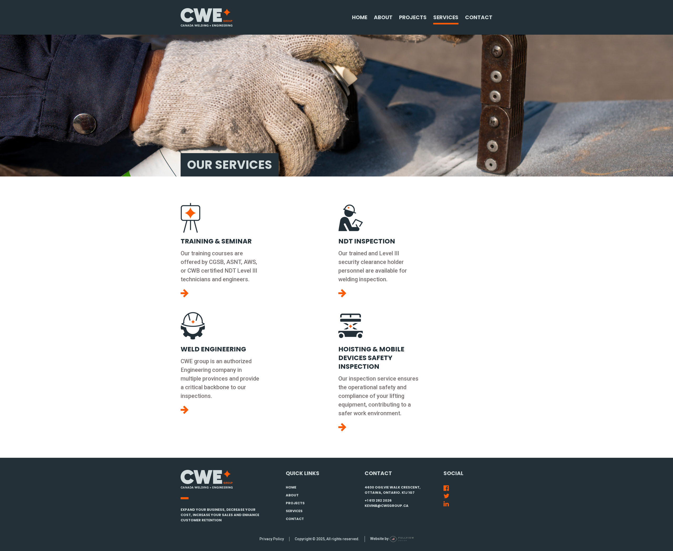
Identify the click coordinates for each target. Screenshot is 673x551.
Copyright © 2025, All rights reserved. (327, 539)
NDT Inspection (366, 241)
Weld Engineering (213, 349)
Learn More (184, 293)
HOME (291, 487)
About (383, 17)
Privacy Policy (271, 539)
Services (445, 17)
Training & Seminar (216, 241)
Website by (379, 539)
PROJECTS (295, 503)
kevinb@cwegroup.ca (387, 505)
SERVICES (294, 510)
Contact (478, 17)
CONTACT (295, 518)
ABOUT (292, 495)
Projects (413, 17)
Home (359, 17)
